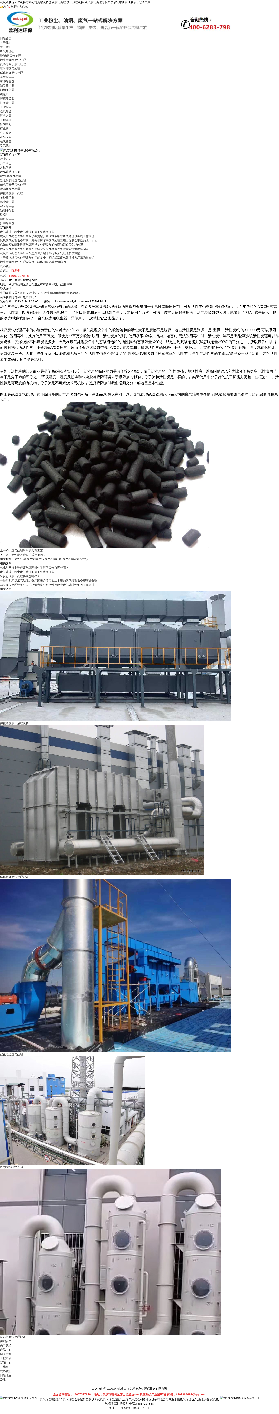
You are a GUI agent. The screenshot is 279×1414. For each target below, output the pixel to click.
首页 (23, 293)
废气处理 (20, 559)
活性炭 (84, 559)
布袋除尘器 (7, 77)
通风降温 (5, 111)
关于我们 (5, 42)
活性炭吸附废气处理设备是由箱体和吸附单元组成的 (33, 262)
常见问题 (5, 137)
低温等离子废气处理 (13, 64)
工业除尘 (5, 107)
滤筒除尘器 (7, 85)
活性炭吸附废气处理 (13, 60)
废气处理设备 (71, 559)
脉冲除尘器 (7, 81)
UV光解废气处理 (10, 55)
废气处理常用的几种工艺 (27, 550)
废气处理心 (7, 51)
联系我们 (5, 145)
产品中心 (5, 1349)
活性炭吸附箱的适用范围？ (28, 554)
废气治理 (60, 2)
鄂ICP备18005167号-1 (135, 1408)
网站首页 (5, 38)
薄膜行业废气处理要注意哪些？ (20, 576)
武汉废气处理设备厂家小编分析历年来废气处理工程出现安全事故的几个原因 (48, 240)
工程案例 (5, 120)
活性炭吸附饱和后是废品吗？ (62, 293)
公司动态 (5, 133)
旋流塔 (4, 94)
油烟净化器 (7, 90)
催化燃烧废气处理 (11, 72)
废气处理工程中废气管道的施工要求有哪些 (27, 232)
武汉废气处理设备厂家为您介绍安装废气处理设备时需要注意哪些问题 (44, 249)
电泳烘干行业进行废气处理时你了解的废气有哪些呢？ (34, 567)
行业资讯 (5, 128)
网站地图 (5, 1375)
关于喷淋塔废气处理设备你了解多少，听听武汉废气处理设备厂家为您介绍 (47, 257)
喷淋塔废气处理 (10, 68)
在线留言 (5, 141)
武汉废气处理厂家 (50, 559)
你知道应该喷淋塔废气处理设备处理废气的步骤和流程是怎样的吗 (41, 244)
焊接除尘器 (7, 98)
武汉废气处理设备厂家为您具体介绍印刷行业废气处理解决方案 (40, 253)
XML (3, 1379)
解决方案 (5, 115)
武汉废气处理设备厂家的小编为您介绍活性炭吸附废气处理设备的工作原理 (47, 236)
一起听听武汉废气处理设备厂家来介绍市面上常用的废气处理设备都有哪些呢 (48, 580)
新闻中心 (5, 124)
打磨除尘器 (7, 102)
